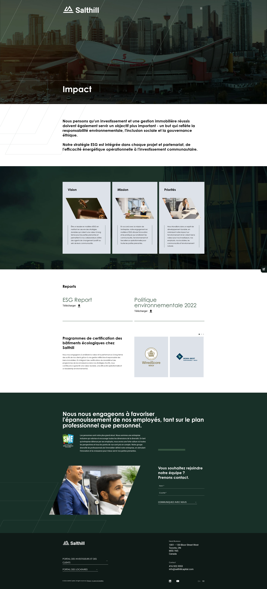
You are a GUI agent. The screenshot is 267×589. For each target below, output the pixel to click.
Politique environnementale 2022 (165, 305)
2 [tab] (201, 334)
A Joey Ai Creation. (98, 581)
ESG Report (77, 302)
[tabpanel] (151, 357)
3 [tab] (203, 334)
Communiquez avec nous (172, 502)
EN (199, 581)
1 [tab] (199, 334)
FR (203, 581)
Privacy (89, 581)
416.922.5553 (176, 566)
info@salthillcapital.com (181, 569)
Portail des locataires (75, 569)
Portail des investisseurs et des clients (80, 561)
